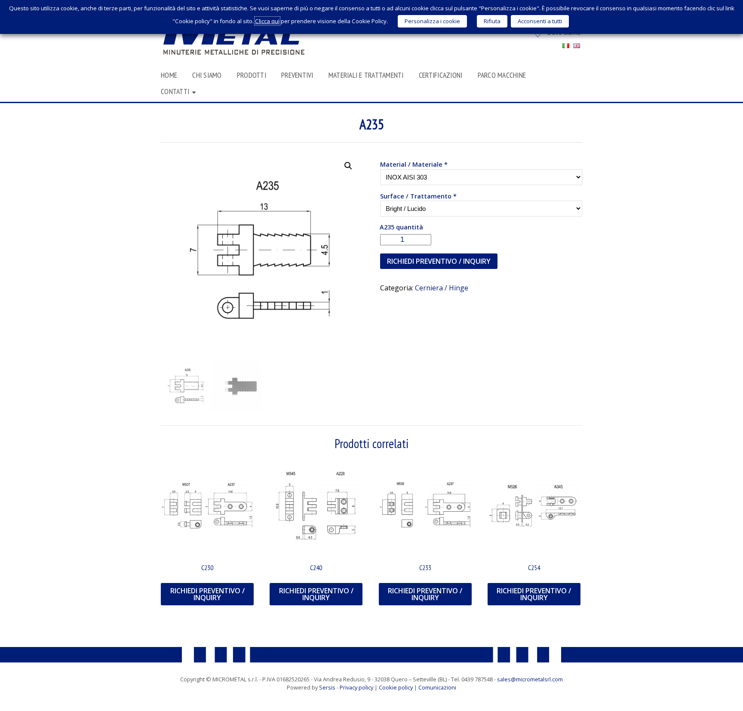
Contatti (175, 91)
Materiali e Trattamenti (366, 75)
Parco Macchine (502, 75)
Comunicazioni (437, 687)
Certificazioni (441, 75)
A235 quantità (401, 227)
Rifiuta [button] (492, 21)
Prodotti (251, 75)
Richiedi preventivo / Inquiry (439, 261)
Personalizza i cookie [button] (432, 21)
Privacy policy (356, 687)
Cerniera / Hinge (441, 288)
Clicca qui (267, 21)
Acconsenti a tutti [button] (540, 21)
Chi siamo (206, 75)
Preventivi (297, 75)
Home (169, 75)
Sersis (327, 687)
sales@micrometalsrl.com (530, 679)
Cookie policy (396, 687)
